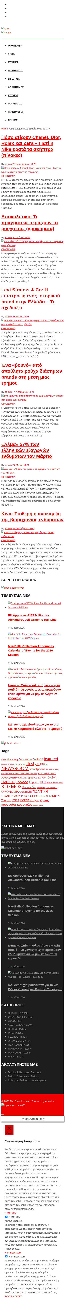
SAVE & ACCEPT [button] (13, 1296)
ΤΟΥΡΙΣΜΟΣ (15, 103)
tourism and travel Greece (19, 773)
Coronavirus (25, 759)
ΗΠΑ (43, 782)
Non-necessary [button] (13, 1252)
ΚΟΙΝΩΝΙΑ (58, 782)
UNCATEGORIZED (17, 1016)
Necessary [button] (10, 1212)
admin (8, 164)
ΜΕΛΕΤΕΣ (41, 787)
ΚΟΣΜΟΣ (13, 95)
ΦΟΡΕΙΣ (25, 800)
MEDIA (43, 764)
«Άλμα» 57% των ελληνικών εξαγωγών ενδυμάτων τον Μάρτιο (26, 450)
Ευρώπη (34, 782)
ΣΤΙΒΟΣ (35, 796)
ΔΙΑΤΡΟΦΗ (42, 778)
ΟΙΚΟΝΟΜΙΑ (15, 45)
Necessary (14, 1216)
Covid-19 (38, 759)
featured (51, 758)
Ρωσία (25, 796)
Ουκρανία (25, 792)
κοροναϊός (8, 804)
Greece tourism (7, 764)
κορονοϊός (24, 804)
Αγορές (5, 777)
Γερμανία (32, 777)
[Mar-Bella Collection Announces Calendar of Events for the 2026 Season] (36, 638)
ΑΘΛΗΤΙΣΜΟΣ (16, 87)
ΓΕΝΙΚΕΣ (13, 120)
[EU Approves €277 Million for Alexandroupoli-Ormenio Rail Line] (36, 607)
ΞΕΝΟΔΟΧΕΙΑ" (51, 787)
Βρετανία (15, 777)
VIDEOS (12, 1020)
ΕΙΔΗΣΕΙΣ (8, 782)
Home (4, 128)
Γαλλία (23, 777)
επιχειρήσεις (39, 800)
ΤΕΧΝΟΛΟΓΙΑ (15, 111)
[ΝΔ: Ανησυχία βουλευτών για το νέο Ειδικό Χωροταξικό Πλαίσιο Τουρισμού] (36, 716)
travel (34, 773)
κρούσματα (38, 805)
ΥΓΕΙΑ (11, 53)
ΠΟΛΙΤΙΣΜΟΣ (15, 70)
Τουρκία (6, 800)
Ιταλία (49, 782)
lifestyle (33, 763)
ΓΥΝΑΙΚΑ (13, 62)
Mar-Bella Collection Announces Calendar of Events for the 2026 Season (31, 650)
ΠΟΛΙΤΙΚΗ (40, 791)
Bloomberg (12, 759)
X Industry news (47, 773)
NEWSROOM (15, 768)
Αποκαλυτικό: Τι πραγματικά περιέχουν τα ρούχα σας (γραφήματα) (29, 222)
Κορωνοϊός (29, 787)
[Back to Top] (2, 1114)
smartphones (38, 769)
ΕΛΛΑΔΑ (22, 781)
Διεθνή (52, 777)
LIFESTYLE (14, 78)
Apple (3, 759)
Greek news (20, 764)
